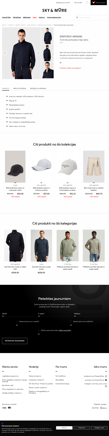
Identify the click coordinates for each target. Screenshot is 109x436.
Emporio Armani (71, 36)
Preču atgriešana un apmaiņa (12, 389)
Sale (35, 18)
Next (38, 53)
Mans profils (78, 2)
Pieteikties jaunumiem (63, 2)
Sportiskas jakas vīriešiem (45, 25)
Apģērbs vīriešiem (20, 25)
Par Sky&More (61, 376)
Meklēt (77, 17)
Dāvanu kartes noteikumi (38, 388)
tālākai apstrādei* (65, 330)
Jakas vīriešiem (31, 25)
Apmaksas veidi (7, 385)
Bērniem (27, 18)
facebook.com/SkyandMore (94, 376)
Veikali (42, 18)
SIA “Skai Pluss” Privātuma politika (41, 384)
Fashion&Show (54, 18)
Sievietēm (6, 18)
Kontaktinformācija (62, 384)
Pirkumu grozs (99, 2)
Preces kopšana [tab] (19, 88)
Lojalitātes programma (10, 376)
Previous (4, 53)
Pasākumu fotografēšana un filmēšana (39, 392)
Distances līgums (35, 376)
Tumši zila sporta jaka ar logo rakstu (64, 25)
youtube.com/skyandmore (95, 380)
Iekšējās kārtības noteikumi (12, 393)
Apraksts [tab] (5, 88)
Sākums (4, 25)
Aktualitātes (60, 380)
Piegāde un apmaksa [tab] (38, 88)
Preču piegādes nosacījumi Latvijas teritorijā (14, 380)
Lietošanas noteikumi (36, 380)
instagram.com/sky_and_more (95, 384)
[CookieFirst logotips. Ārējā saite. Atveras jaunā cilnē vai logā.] (2, 424)
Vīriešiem (17, 18)
